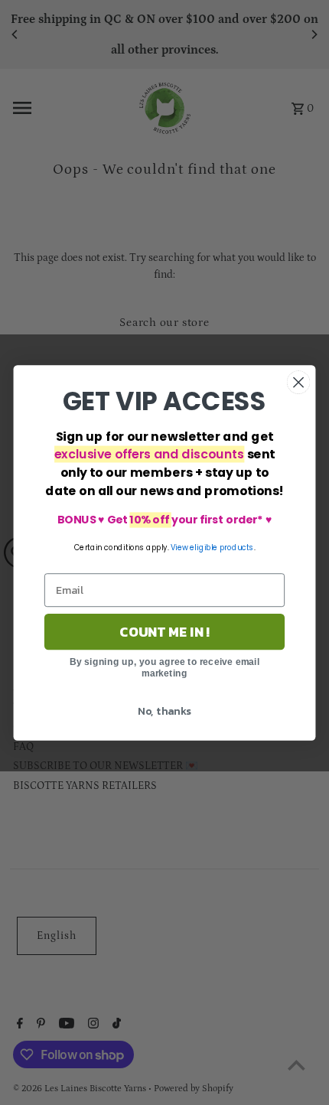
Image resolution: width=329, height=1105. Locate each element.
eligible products (221, 547)
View (179, 547)
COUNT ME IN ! (164, 631)
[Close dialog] (299, 382)
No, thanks (164, 710)
